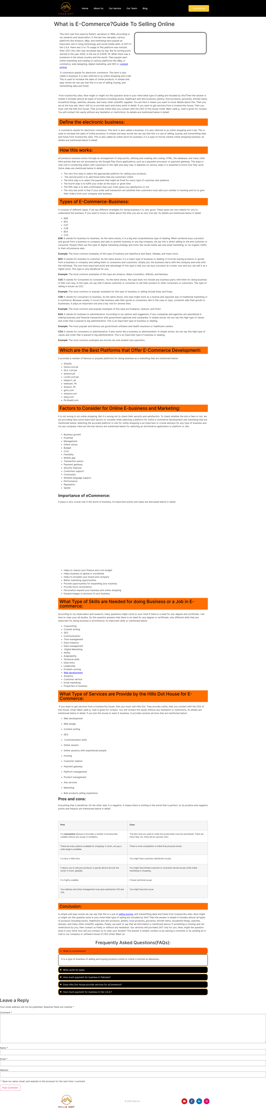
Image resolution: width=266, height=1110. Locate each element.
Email (3, 1059)
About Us (98, 8)
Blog (145, 8)
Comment (6, 1012)
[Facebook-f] (192, 1101)
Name (4, 1048)
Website (4, 1070)
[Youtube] (184, 1101)
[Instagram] (207, 1101)
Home (85, 8)
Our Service (115, 8)
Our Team (131, 8)
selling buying (126, 914)
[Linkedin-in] (199, 1101)
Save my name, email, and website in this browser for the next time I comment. (43, 1081)
